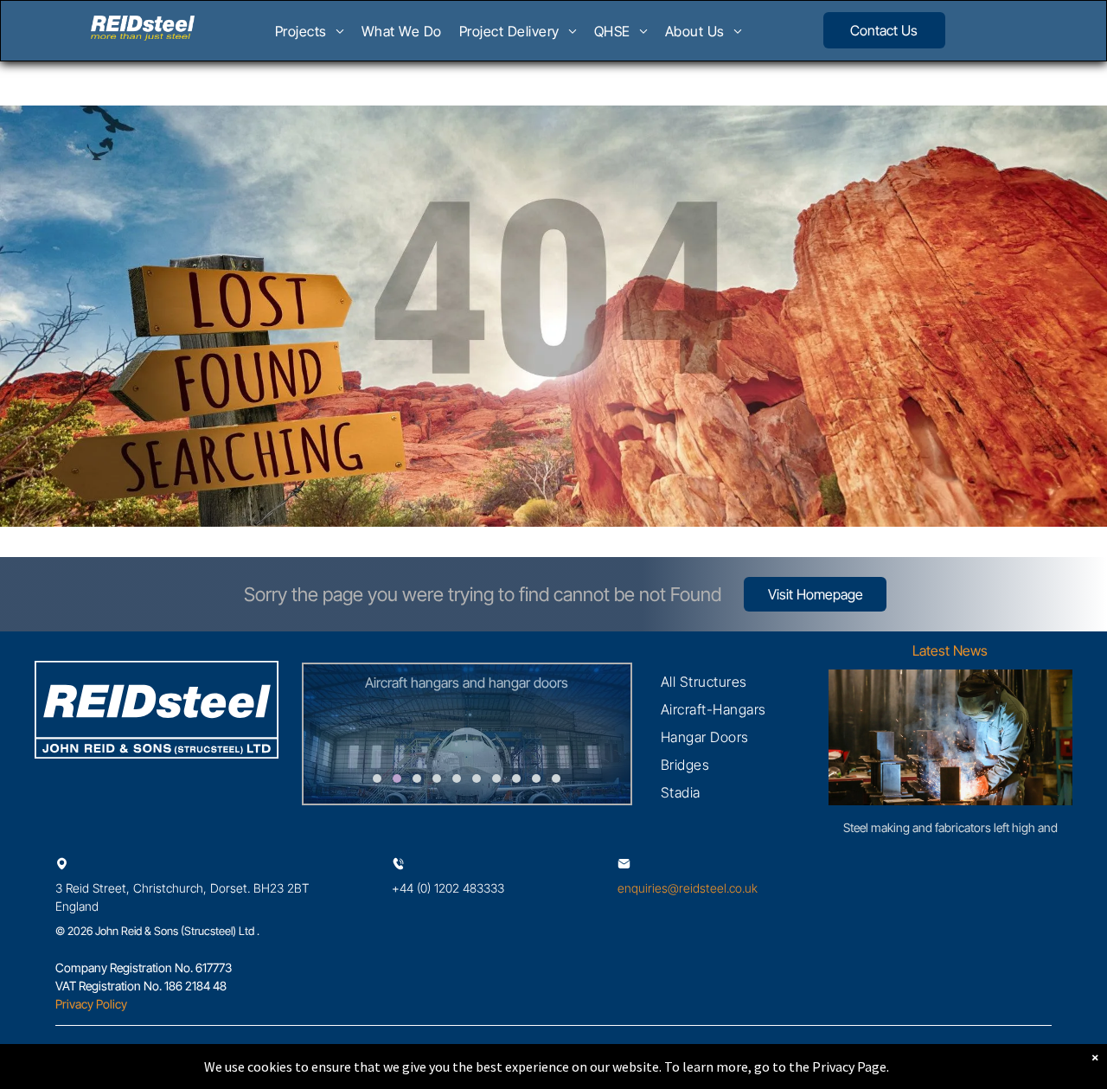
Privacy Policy (91, 1003)
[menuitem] (309, 36)
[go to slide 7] (496, 778)
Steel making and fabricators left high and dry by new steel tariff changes (950, 828)
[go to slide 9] (536, 778)
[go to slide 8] (516, 778)
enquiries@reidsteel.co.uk (687, 888)
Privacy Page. (850, 1066)
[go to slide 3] (417, 778)
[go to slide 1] (377, 778)
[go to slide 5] (456, 778)
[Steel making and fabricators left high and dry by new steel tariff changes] (950, 737)
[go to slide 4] (436, 778)
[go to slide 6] (476, 778)
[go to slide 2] (397, 778)
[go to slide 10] (556, 778)
